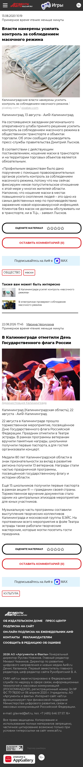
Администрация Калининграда (24, 403)
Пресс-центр (56, 621)
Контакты (11, 637)
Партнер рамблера (36, 748)
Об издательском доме (22, 621)
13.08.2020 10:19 (12, 16)
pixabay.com (29, 108)
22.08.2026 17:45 (12, 324)
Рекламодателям (37, 637)
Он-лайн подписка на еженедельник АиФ (38, 632)
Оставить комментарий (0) (41, 243)
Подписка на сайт (18, 626)
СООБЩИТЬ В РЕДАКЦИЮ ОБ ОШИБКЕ (32, 642)
